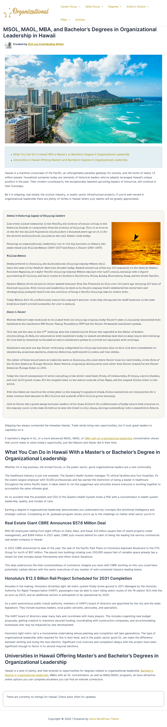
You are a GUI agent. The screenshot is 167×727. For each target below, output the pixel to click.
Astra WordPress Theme (104, 718)
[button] (78, 6)
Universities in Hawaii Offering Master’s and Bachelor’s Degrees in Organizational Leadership (70, 160)
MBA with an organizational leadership (108, 438)
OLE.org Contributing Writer (46, 44)
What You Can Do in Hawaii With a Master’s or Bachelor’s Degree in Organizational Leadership (71, 154)
